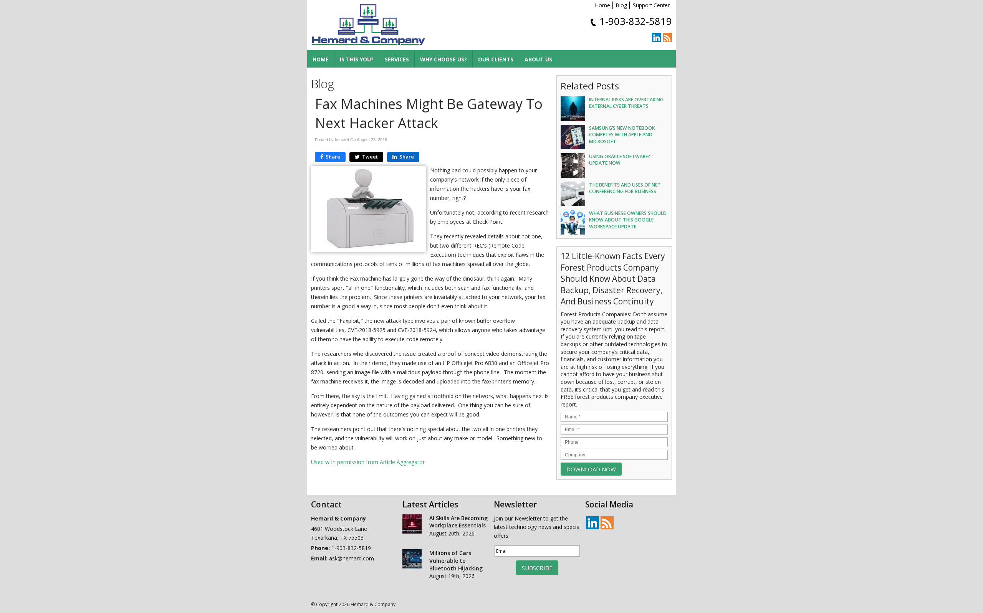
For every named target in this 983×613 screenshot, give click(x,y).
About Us (538, 59)
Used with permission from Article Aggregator (368, 462)
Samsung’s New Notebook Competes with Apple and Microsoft (622, 134)
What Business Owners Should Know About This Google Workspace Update (628, 220)
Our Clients (495, 59)
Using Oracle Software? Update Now (619, 159)
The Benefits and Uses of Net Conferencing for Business (625, 188)
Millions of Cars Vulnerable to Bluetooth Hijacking (456, 560)
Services (397, 59)
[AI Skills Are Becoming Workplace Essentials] (412, 525)
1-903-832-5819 (635, 21)
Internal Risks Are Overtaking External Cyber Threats (626, 102)
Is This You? (357, 59)
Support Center (651, 5)
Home (602, 5)
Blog (621, 5)
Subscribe (537, 568)
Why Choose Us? (443, 59)
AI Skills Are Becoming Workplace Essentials (458, 521)
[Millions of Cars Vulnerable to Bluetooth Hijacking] (412, 560)
